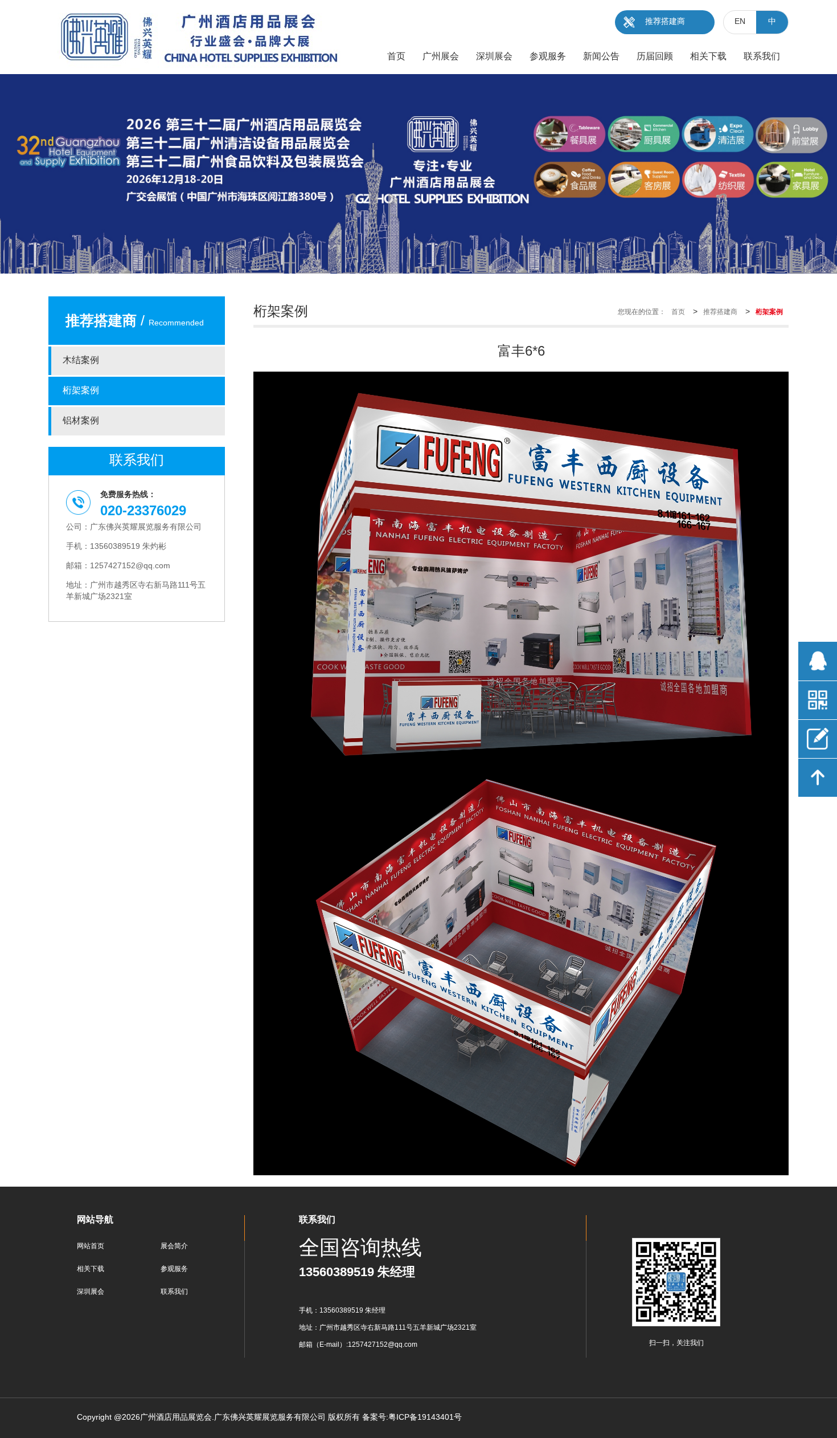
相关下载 (90, 1269)
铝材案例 (81, 421)
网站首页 (90, 1246)
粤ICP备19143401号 (425, 1417)
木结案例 (81, 360)
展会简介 (174, 1246)
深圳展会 (90, 1292)
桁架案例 (81, 391)
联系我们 (174, 1292)
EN (740, 22)
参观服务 (174, 1269)
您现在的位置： (642, 312)
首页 (678, 312)
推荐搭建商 (665, 22)
